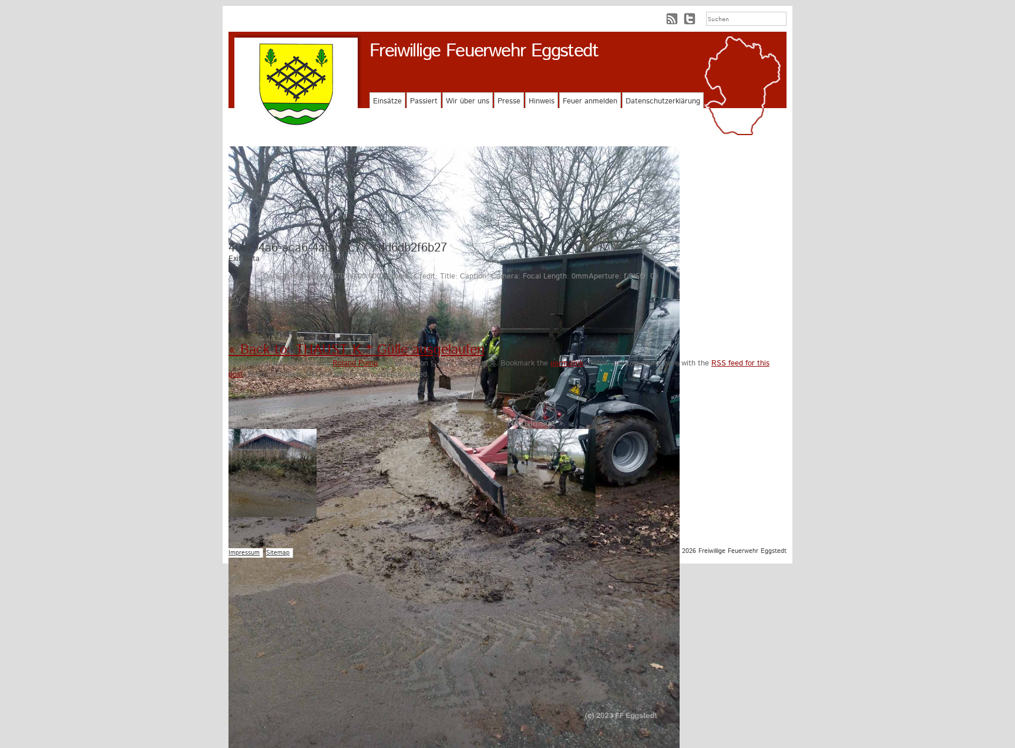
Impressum (244, 553)
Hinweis (541, 101)
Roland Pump (355, 363)
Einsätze (387, 101)
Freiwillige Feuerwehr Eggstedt (483, 51)
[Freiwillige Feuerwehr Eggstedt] (296, 84)
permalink (566, 363)
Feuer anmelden (590, 101)
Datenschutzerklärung (663, 101)
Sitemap (278, 553)
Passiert (424, 101)
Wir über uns (467, 101)
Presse (509, 101)
